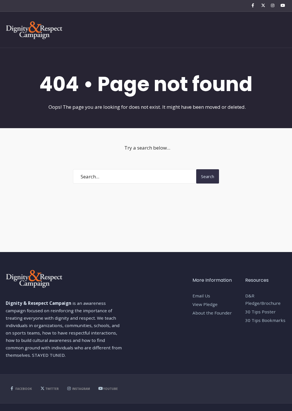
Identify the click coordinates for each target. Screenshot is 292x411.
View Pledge (205, 304)
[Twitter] (262, 6)
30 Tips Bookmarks (265, 320)
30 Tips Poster (260, 312)
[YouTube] (281, 6)
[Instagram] (272, 6)
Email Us (201, 296)
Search (207, 176)
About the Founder (212, 313)
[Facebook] (252, 6)
